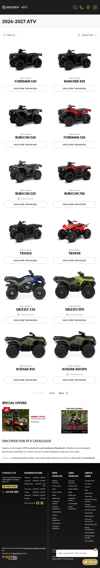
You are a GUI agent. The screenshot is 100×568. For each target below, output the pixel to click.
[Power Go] (25, 558)
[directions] (88, 7)
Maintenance (89, 516)
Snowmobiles (57, 512)
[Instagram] (41, 503)
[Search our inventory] (75, 7)
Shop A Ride (17, 553)
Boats (54, 495)
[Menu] (95, 7)
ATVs (54, 489)
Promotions (56, 523)
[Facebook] (37, 503)
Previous (40, 393)
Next (61, 393)
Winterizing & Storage (89, 537)
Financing (88, 496)
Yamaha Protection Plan (90, 506)
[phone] (81, 7)
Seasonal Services (91, 524)
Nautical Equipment (56, 508)
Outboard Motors (55, 502)
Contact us (7, 458)
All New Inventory (55, 482)
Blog (86, 490)
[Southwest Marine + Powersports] (15, 7)
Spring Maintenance (89, 528)
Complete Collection (55, 527)
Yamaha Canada (90, 510)
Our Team (88, 484)
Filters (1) (10, 35)
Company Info (89, 481)
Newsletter (89, 493)
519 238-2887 (12, 492)
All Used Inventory (71, 482)
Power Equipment (56, 519)
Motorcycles (56, 486)
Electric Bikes (57, 492)
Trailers (55, 515)
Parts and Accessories (89, 520)
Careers (87, 487)
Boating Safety (90, 533)
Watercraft (56, 498)
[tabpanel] (34, 488)
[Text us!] (90, 562)
